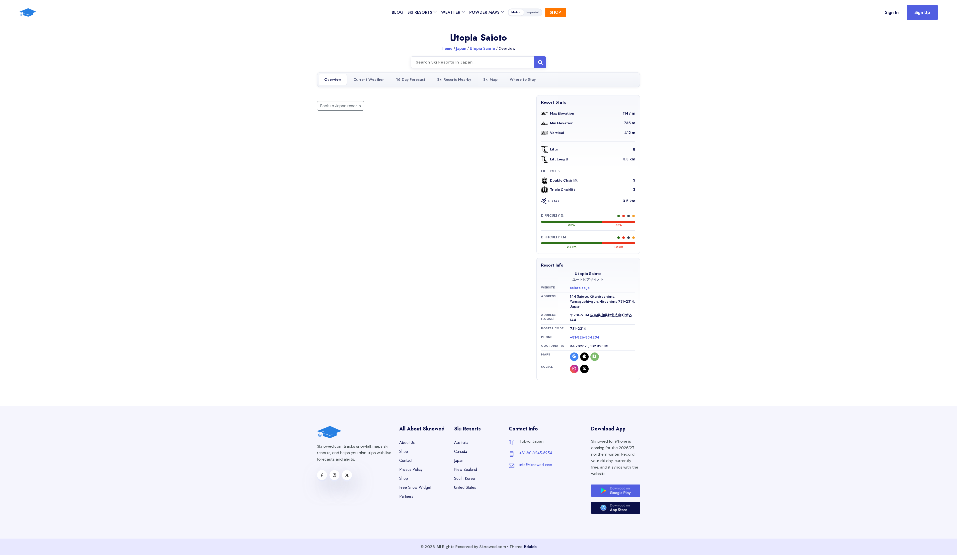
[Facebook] (322, 475)
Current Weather (368, 79)
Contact (405, 460)
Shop (555, 12)
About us (407, 442)
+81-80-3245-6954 (535, 453)
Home (447, 48)
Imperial (533, 12)
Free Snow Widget (415, 487)
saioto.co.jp (580, 287)
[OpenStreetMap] (594, 356)
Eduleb (530, 547)
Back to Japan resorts (340, 105)
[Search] (540, 62)
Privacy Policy (410, 469)
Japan (461, 48)
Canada (460, 451)
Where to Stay (523, 79)
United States (465, 487)
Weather (450, 12)
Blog (397, 12)
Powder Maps (484, 12)
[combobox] (478, 62)
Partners (406, 496)
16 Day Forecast (410, 79)
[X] (584, 369)
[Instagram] (574, 369)
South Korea (464, 478)
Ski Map (490, 79)
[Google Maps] (574, 356)
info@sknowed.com (535, 465)
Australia (461, 442)
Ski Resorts (419, 12)
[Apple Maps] (584, 356)
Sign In (892, 12)
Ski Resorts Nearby (454, 79)
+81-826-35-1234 (584, 337)
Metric (516, 12)
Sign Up (922, 12)
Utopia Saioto (482, 48)
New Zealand (465, 469)
